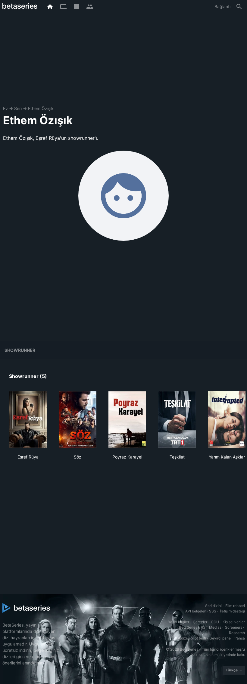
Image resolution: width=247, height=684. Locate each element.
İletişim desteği (232, 611)
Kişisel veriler (234, 622)
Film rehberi (235, 605)
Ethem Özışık (41, 108)
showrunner (20, 350)
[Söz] (77, 419)
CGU (215, 622)
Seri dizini (213, 605)
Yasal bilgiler (178, 622)
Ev (5, 108)
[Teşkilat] (177, 419)
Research (237, 632)
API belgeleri (195, 611)
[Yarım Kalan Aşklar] (226, 419)
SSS (212, 611)
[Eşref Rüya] (28, 419)
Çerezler (200, 622)
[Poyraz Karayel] (127, 419)
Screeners (233, 627)
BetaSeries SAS (192, 627)
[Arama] (239, 6)
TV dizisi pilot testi (190, 638)
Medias (215, 627)
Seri (18, 108)
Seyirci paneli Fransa (227, 638)
